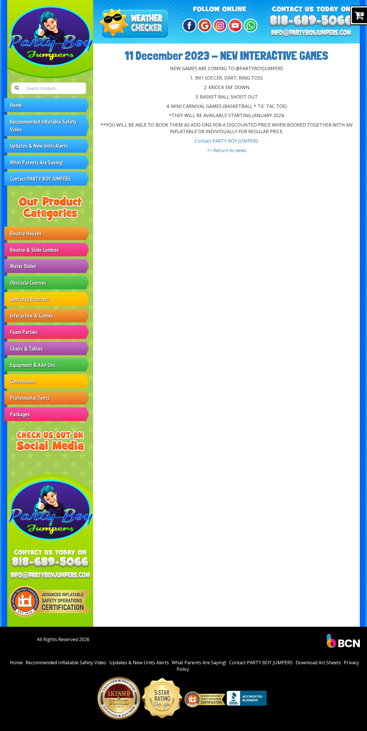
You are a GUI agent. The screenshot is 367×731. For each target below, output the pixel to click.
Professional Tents (30, 397)
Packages (20, 414)
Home (16, 105)
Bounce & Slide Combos (34, 249)
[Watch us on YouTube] (234, 26)
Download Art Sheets (318, 662)
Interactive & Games (31, 315)
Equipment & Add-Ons (33, 364)
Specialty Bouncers (29, 298)
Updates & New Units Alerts (39, 145)
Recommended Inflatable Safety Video (43, 125)
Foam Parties (24, 331)
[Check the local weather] (135, 24)
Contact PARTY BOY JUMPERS (40, 178)
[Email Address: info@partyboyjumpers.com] (50, 575)
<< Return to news (226, 150)
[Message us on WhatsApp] (250, 26)
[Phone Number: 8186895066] (50, 562)
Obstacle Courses (28, 282)
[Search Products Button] (17, 88)
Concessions (22, 381)
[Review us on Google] (204, 26)
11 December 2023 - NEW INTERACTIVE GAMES (226, 56)
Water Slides (23, 266)
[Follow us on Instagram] (219, 26)
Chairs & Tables (26, 348)
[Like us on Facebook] (188, 26)
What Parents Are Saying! (36, 162)
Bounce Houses (26, 233)
